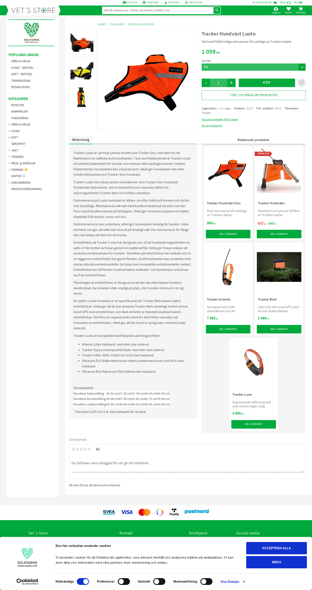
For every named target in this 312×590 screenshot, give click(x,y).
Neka (276, 562)
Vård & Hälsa (195, 2)
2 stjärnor (77, 449)
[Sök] (217, 10)
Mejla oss (132, 2)
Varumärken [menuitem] (20, 183)
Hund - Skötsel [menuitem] (22, 68)
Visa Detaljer (230, 581)
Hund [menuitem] (15, 131)
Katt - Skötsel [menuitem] (21, 74)
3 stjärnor (81, 449)
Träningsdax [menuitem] (21, 81)
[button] (288, 10)
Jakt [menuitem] (14, 150)
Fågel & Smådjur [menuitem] (23, 163)
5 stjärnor (89, 449)
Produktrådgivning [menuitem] (26, 189)
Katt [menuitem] (14, 138)
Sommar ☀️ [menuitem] (19, 170)
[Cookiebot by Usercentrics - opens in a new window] (27, 582)
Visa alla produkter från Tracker (220, 119)
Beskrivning (80, 140)
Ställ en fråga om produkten (253, 95)
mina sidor (174, 2)
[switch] (124, 581)
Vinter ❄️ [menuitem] (18, 176)
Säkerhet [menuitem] (18, 144)
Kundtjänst (153, 2)
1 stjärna (73, 449)
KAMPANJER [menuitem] (19, 112)
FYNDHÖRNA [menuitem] (19, 118)
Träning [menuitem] (17, 157)
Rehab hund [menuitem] (20, 87)
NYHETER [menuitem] (17, 105)
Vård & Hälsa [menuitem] (20, 61)
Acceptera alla (276, 548)
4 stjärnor (85, 449)
